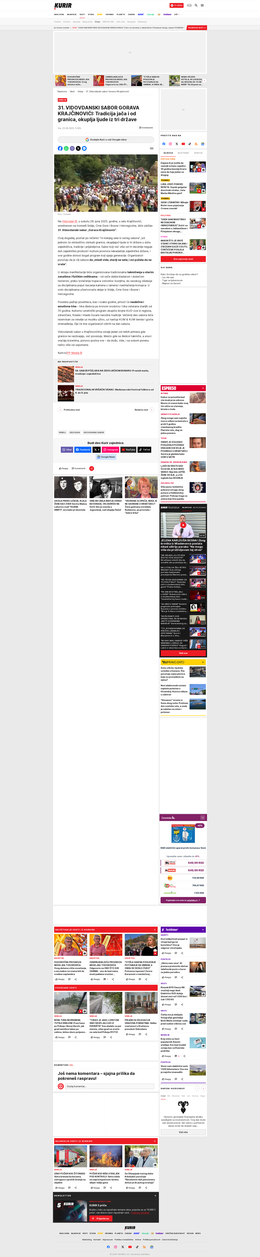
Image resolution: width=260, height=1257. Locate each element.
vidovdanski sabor (94, 432)
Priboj (62, 432)
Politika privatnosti (151, 1239)
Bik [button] (168, 1096)
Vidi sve (183, 653)
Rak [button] (183, 1096)
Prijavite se (103, 1218)
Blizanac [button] (176, 1096)
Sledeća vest (141, 409)
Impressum (108, 1239)
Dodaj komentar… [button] (76, 1086)
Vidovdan (68, 221)
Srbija (80, 91)
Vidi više (183, 1132)
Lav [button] (188, 1096)
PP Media (73, 352)
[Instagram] (170, 143)
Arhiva (138, 1239)
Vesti (72, 91)
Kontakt (97, 1239)
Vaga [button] (202, 1096)
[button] (146, 127)
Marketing (87, 1239)
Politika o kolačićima (124, 1239)
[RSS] (196, 143)
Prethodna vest (72, 409)
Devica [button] (195, 1096)
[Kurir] (63, 5)
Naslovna (62, 91)
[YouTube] (183, 143)
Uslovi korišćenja (170, 1239)
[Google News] (202, 143)
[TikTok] (189, 143)
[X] (177, 143)
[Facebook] (164, 143)
